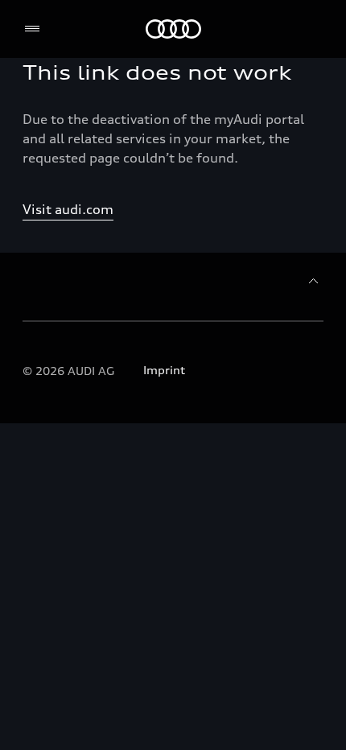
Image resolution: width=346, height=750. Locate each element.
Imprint (164, 370)
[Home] (173, 29)
